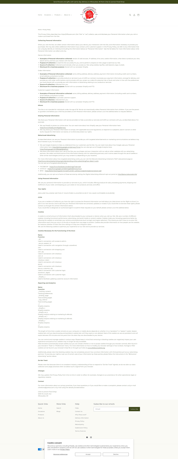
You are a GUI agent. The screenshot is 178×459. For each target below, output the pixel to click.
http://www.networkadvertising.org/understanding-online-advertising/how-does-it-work (68, 161)
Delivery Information (82, 418)
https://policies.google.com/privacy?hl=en (66, 147)
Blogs (58, 411)
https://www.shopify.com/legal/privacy (53, 128)
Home (40, 29)
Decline (115, 454)
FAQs (77, 408)
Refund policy (79, 424)
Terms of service (80, 431)
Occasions (41, 411)
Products (41, 414)
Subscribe (134, 409)
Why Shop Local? (80, 414)
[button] (48, 15)
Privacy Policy (65, 449)
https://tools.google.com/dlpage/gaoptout (54, 149)
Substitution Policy (81, 428)
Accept (88, 454)
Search (59, 408)
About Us (41, 418)
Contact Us (78, 411)
